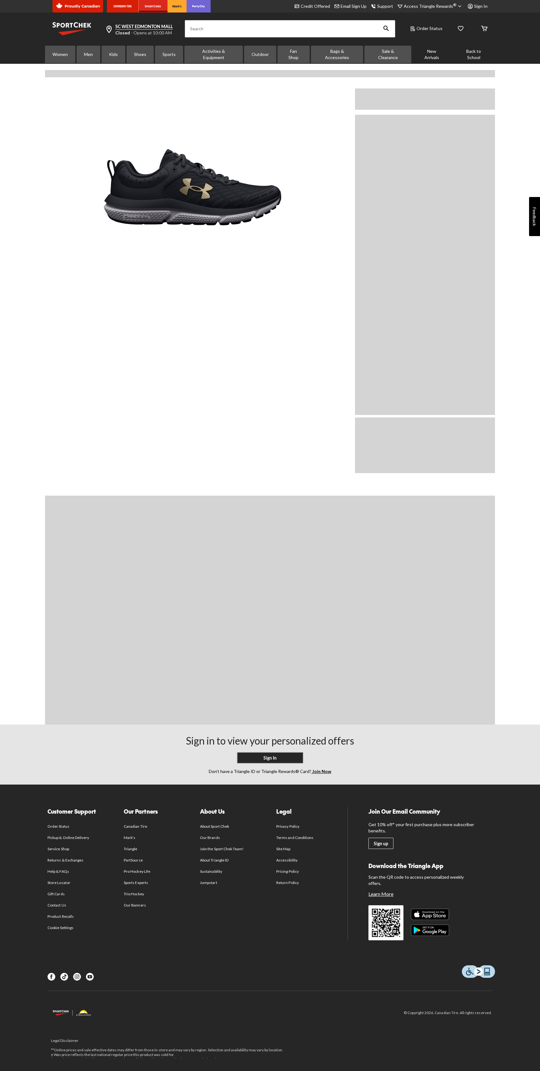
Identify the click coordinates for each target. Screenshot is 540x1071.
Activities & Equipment (213, 54)
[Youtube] (90, 977)
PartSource (133, 860)
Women (60, 54)
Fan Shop (293, 54)
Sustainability (211, 871)
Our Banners (135, 905)
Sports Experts (136, 882)
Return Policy (287, 882)
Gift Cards (56, 894)
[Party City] (199, 6)
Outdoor (260, 54)
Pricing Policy (287, 871)
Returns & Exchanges (65, 860)
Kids (113, 54)
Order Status (429, 28)
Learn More (380, 894)
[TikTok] (64, 977)
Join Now (321, 771)
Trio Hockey (134, 894)
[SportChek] (153, 6)
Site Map (283, 848)
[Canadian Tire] (122, 6)
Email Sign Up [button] (354, 6)
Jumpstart (208, 882)
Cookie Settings (60, 927)
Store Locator (59, 882)
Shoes (140, 54)
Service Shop (58, 848)
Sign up (381, 843)
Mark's (129, 837)
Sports (169, 54)
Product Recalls (61, 916)
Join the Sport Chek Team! (222, 848)
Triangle (130, 848)
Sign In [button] (481, 6)
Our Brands (210, 837)
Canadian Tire (135, 826)
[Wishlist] (461, 29)
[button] (386, 29)
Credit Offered (315, 6)
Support (385, 6)
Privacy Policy (287, 826)
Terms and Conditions (294, 837)
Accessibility (287, 860)
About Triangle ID (214, 860)
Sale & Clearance (388, 54)
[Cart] (484, 29)
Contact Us (57, 905)
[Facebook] (51, 977)
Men (88, 54)
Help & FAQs (58, 871)
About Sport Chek (214, 826)
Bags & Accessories (337, 54)
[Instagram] (77, 977)
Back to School (473, 54)
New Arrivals (431, 54)
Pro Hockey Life (137, 871)
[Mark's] (177, 6)
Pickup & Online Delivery (68, 837)
